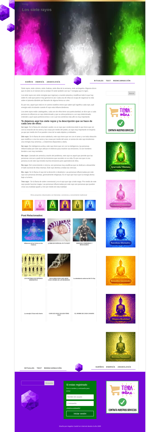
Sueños (29, 82)
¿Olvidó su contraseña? (73, 408)
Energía (25, 4)
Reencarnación (122, 81)
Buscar (131, 93)
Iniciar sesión (80, 413)
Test (108, 81)
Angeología (53, 82)
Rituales (99, 81)
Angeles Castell (73, 426)
